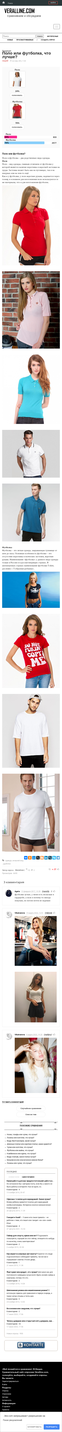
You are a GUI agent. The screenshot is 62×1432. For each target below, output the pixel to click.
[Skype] (54, 857)
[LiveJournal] (50, 857)
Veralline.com (19, 10)
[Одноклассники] (30, 857)
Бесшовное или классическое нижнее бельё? (25, 1160)
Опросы (5, 1391)
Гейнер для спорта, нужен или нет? (22, 1236)
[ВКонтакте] (26, 857)
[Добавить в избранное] (27, 869)
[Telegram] (58, 857)
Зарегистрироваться (10, 1381)
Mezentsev (19, 870)
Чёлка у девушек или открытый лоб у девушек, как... (30, 1321)
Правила (5, 1410)
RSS (21, 1334)
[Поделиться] (32, 870)
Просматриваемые (24, 40)
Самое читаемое (28, 1177)
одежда (8, 861)
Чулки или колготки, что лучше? (20, 1147)
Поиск (10, 3)
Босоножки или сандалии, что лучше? (23, 1309)
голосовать (17, 95)
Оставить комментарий (13, 1102)
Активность (6, 1400)
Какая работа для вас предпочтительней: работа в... (30, 1181)
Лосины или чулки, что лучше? (19, 1163)
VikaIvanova (20, 913)
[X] (38, 857)
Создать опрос (48, 40)
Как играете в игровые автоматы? (22, 1254)
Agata (17, 891)
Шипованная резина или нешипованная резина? (27, 1290)
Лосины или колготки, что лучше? (20, 1138)
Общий (5, 61)
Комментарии (14, 1177)
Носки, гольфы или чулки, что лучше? (22, 1135)
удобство (7, 864)
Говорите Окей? (14, 1217)
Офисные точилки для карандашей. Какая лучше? (29, 1199)
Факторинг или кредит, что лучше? (22, 1272)
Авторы (5, 1397)
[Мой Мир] (34, 857)
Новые (10, 40)
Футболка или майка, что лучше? (20, 1150)
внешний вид (18, 861)
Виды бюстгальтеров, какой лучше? (21, 1141)
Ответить (45, 891)
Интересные (52, 36)
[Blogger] (42, 857)
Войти (53, 2)
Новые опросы (12, 1334)
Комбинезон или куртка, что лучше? (21, 1154)
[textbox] (18, 36)
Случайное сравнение (30, 1108)
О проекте (6, 1407)
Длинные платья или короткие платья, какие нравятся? (29, 1144)
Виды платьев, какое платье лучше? (21, 1157)
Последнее (12, 1172)
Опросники (6, 1394)
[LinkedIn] (46, 857)
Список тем (30, 1114)
